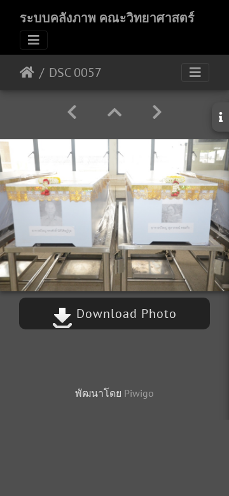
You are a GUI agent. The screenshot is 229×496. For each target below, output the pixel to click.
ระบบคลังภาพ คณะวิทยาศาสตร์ (107, 18)
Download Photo (125, 313)
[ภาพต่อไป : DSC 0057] (157, 112)
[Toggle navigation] (34, 40)
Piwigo (139, 393)
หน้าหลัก (27, 72)
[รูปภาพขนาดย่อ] (114, 112)
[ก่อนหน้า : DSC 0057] (72, 112)
